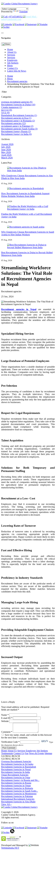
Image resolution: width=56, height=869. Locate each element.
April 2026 (6, 155)
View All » (6, 804)
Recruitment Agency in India (16, 134)
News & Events (36, 753)
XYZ (5, 112)
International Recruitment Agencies (17, 799)
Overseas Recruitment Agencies (16, 761)
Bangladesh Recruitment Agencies (19, 115)
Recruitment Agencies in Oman (16, 785)
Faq (26, 753)
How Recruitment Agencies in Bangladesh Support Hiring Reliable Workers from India (25, 194)
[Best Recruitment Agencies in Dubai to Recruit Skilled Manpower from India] (28, 247)
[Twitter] (5, 27)
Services (11, 55)
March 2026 (7, 157)
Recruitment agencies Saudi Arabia (19, 128)
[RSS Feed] (12, 832)
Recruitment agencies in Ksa (16, 118)
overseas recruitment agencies (16, 102)
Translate (23, 11)
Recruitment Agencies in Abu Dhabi (18, 801)
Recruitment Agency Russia (16, 131)
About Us (11, 52)
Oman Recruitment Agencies (14, 775)
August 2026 (7, 144)
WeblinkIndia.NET (10, 848)
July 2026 (5, 147)
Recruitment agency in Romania (18, 120)
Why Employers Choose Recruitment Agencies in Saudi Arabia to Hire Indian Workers (27, 233)
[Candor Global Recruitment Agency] (19, 3)
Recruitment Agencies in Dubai (18, 104)
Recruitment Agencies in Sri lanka (17, 764)
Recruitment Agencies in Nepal (16, 769)
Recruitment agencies (17, 81)
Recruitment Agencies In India (15, 772)
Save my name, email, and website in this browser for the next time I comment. (26, 736)
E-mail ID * (6, 718)
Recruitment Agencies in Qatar (15, 777)
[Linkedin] (6, 24)
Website (5, 721)
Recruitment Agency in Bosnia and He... (20, 780)
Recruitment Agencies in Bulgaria (17, 788)
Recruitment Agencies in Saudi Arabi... (19, 791)
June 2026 (6, 149)
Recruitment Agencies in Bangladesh (18, 767)
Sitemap (48, 753)
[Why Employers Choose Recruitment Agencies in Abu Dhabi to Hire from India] (28, 170)
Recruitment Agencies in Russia (16, 783)
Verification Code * (10, 742)
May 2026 (6, 152)
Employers (12, 60)
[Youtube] (42, 24)
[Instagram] (31, 24)
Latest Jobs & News (16, 71)
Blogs (10, 65)
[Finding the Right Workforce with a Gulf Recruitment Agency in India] (28, 209)
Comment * (7, 732)
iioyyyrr (6, 110)
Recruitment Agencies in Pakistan (17, 796)
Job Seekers (12, 63)
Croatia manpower (11, 107)
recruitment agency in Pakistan (17, 126)
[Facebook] (18, 24)
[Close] (6, 44)
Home (10, 49)
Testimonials (7, 753)
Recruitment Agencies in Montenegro (18, 793)
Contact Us (12, 68)
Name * (5, 715)
